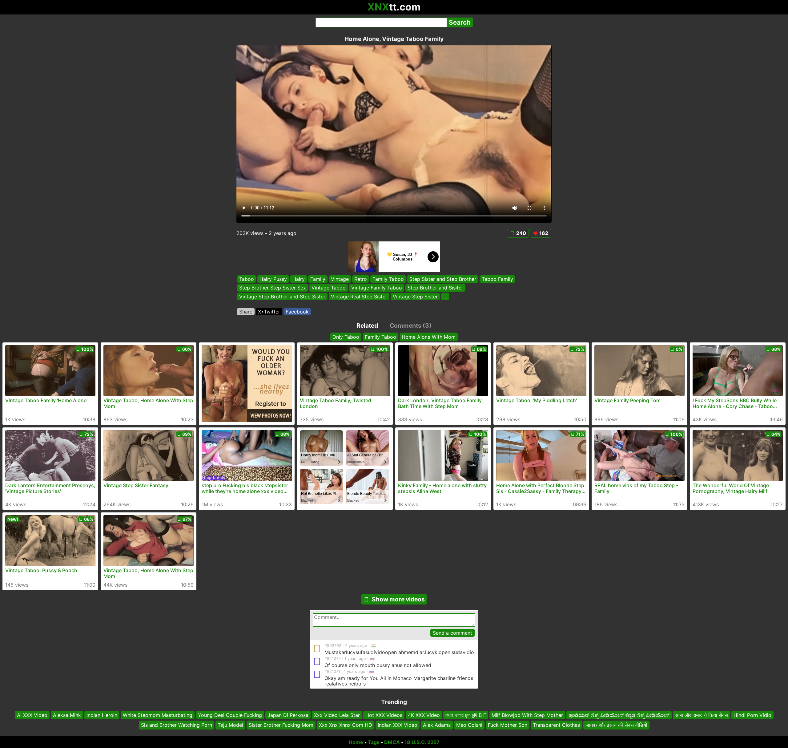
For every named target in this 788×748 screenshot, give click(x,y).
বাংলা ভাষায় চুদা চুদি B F (465, 715)
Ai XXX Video (32, 715)
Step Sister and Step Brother (442, 279)
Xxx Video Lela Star (337, 715)
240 (521, 233)
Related (367, 325)
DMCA (392, 742)
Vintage (340, 279)
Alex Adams (437, 725)
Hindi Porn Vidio (752, 715)
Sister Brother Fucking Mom (281, 725)
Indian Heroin (101, 715)
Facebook (297, 312)
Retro (360, 279)
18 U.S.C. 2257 (422, 742)
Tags (374, 742)
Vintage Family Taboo (376, 288)
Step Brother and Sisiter (435, 288)
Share (245, 312)
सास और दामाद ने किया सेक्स (701, 715)
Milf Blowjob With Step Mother (527, 715)
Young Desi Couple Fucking (230, 715)
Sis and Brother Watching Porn (176, 725)
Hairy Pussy (273, 279)
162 (543, 233)
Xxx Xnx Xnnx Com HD (345, 725)
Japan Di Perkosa (287, 715)
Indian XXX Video (397, 725)
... (445, 296)
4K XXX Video (424, 715)
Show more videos (398, 599)
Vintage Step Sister (415, 296)
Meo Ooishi (469, 725)
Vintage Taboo (329, 288)
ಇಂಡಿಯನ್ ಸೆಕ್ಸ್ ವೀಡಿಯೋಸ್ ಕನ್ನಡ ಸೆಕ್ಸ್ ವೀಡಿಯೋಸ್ (619, 715)
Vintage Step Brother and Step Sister (282, 296)
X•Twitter (269, 312)
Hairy (298, 279)
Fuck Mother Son (507, 725)
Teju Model (230, 725)
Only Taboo (345, 337)
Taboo (246, 279)
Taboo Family (497, 279)
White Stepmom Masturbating (157, 715)
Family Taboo (388, 279)
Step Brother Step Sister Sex (272, 288)
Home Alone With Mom (429, 337)
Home (356, 742)
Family (317, 279)
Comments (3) (411, 325)
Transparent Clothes (556, 725)
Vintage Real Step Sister (359, 296)
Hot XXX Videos (383, 715)
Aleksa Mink (67, 715)
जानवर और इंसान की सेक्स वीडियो (616, 725)
